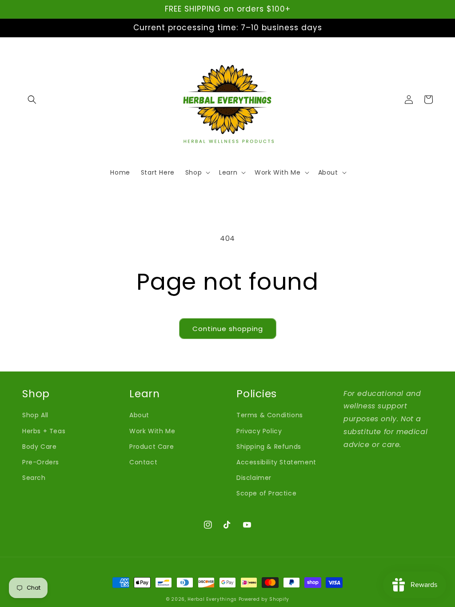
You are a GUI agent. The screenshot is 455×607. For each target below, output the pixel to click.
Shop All (35, 415)
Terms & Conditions (269, 415)
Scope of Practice (266, 493)
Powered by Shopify (264, 599)
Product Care (151, 446)
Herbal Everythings (212, 599)
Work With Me (152, 431)
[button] (32, 99)
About (139, 415)
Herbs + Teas (43, 431)
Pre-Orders (40, 462)
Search (34, 477)
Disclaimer (253, 477)
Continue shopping (227, 328)
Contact (143, 462)
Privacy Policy (259, 431)
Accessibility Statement (276, 462)
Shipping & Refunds (268, 446)
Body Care (39, 446)
